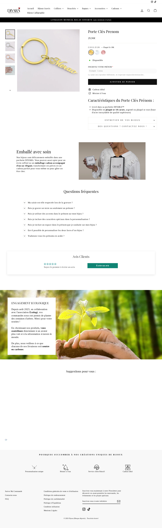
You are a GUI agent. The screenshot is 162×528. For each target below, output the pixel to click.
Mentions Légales (50, 510)
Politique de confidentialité (54, 499)
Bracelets (71, 8)
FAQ (7, 499)
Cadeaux (115, 8)
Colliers (58, 8)
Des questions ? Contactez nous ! (122, 126)
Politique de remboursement (54, 495)
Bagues (85, 8)
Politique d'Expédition (52, 503)
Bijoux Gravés (44, 8)
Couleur (101, 47)
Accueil (30, 8)
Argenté (97, 52)
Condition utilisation (52, 507)
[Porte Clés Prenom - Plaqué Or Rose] (26, 424)
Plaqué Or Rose (103, 52)
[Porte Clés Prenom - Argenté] (23, 424)
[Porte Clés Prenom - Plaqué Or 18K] (19, 424)
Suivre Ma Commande (13, 491)
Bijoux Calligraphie (36, 12)
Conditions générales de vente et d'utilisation (61, 491)
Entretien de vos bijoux (122, 120)
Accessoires (100, 8)
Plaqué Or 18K (91, 52)
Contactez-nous (11, 495)
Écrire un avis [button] (102, 266)
